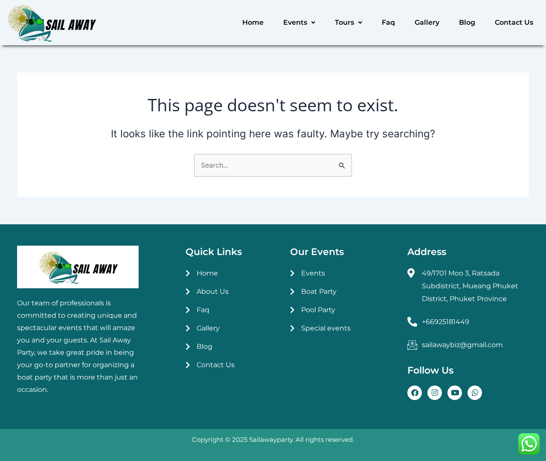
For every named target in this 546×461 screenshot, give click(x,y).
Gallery (427, 22)
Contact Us (514, 22)
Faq (388, 22)
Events (295, 22)
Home (253, 22)
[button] (299, 22)
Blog (467, 22)
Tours (344, 22)
